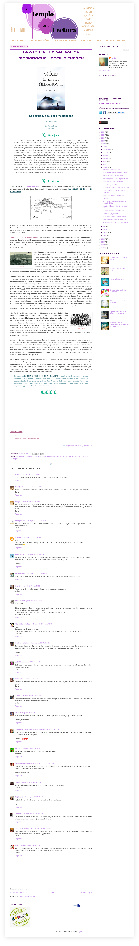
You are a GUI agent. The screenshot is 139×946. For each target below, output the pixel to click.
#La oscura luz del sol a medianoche (53, 456)
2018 (103, 141)
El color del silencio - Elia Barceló (113, 195)
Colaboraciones (65, 40)
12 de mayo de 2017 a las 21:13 (43, 763)
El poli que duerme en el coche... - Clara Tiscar (118, 312)
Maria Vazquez (20, 573)
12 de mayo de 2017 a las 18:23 (31, 748)
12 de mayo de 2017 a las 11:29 (29, 586)
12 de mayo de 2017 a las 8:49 (31, 502)
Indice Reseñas (39, 40)
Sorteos (105, 198)
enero (105, 235)
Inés (16, 586)
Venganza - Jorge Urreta (111, 214)
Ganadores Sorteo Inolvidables (113, 182)
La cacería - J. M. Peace (110, 184)
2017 (103, 144)
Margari (17, 748)
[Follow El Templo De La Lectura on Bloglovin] (116, 113)
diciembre (106, 146)
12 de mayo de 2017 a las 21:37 (31, 782)
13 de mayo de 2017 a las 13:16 (32, 814)
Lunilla (114, 58)
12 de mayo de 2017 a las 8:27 (31, 487)
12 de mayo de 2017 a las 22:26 (34, 797)
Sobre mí (86, 40)
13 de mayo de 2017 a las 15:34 (29, 845)
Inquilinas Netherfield (22, 643)
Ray (16, 712)
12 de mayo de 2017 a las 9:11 (35, 521)
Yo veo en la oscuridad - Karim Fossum (115, 223)
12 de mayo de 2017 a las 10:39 (35, 554)
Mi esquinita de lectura (22, 624)
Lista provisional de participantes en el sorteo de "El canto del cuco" (119, 324)
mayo (105, 167)
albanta (17, 474)
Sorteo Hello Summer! (117, 279)
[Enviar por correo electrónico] (33, 454)
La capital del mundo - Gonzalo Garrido (116, 187)
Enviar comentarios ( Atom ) (28, 896)
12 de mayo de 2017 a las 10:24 (32, 537)
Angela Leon (19, 797)
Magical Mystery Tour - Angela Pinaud (115, 179)
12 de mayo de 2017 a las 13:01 (40, 643)
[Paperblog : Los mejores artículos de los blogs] (76, 907)
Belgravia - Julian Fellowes (111, 170)
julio (104, 161)
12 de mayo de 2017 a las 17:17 (49, 729)
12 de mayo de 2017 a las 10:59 (36, 573)
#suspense (78, 456)
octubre (106, 152)
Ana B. (17, 601)
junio (105, 164)
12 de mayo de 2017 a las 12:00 (41, 624)
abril (104, 226)
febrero (105, 232)
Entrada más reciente (17, 892)
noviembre (106, 149)
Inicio (53, 892)
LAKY (16, 662)
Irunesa (17, 696)
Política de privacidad (112, 40)
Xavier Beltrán (19, 554)
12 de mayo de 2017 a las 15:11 (29, 712)
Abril (16, 845)
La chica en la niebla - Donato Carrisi (115, 173)
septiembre (107, 155)
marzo (105, 229)
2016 (103, 239)
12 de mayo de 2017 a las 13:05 (30, 662)
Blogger (79, 932)
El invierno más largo (31, 186)
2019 (103, 138)
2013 (103, 248)
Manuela (18, 679)
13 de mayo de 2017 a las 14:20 (43, 828)
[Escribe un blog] (36, 454)
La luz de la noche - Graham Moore (114, 217)
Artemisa (18, 537)
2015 (103, 242)
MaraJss (17, 502)
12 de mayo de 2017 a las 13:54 (31, 696)
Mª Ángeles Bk (20, 521)
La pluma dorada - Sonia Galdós (113, 211)
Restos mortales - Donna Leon (113, 176)
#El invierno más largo (34, 456)
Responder (18, 480)
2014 (103, 245)
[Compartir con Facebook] (41, 454)
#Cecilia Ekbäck (21, 456)
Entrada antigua (86, 892)
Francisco (18, 814)
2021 (103, 132)
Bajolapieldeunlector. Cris (23, 763)
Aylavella (18, 487)
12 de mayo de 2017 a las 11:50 (31, 601)
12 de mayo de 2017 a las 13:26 (32, 679)
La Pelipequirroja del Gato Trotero (26, 729)
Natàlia (17, 782)
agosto (105, 158)
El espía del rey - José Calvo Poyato (114, 220)
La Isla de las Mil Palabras (23, 828)
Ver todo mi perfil (104, 70)
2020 (103, 135)
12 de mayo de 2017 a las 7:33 (31, 474)
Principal (18, 40)
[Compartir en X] (38, 454)
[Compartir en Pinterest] (43, 454)
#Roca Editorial (70, 456)
